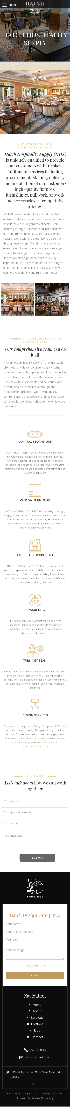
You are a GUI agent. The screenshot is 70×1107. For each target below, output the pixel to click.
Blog (37, 1031)
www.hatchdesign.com (35, 746)
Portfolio (37, 1024)
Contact (37, 1037)
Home (37, 1005)
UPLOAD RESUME (35, 966)
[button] (7, 299)
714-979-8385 (38, 1049)
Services (37, 1018)
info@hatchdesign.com (38, 1057)
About (37, 1011)
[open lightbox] (17, 299)
